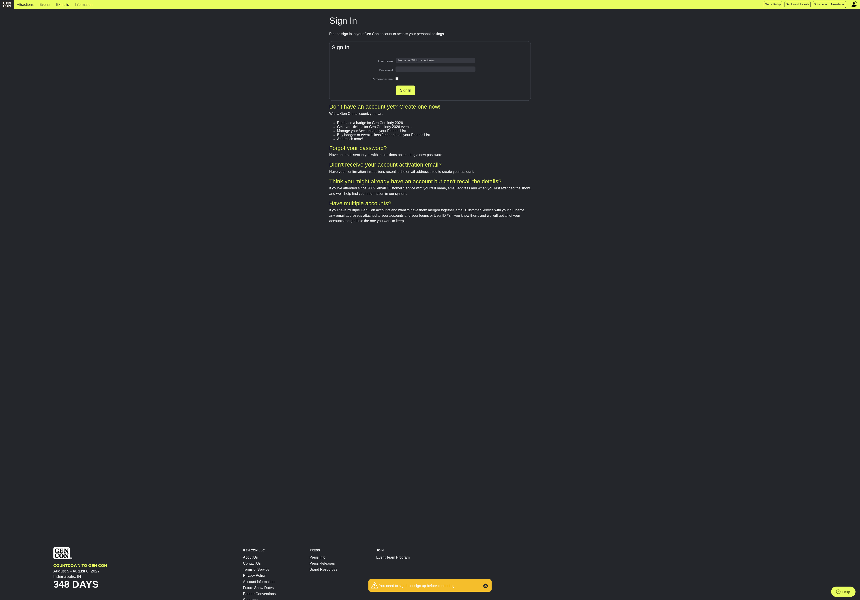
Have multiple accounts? (360, 203)
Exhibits (62, 4)
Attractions (25, 4)
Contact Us (252, 563)
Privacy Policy (254, 575)
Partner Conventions (259, 594)
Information (83, 4)
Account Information (259, 582)
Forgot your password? (358, 148)
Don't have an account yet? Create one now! (385, 106)
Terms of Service (256, 569)
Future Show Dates (258, 588)
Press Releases (322, 563)
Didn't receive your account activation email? (385, 164)
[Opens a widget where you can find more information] (843, 592)
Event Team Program (393, 557)
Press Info (317, 557)
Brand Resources (323, 569)
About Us (250, 557)
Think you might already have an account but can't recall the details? (415, 181)
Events (44, 4)
